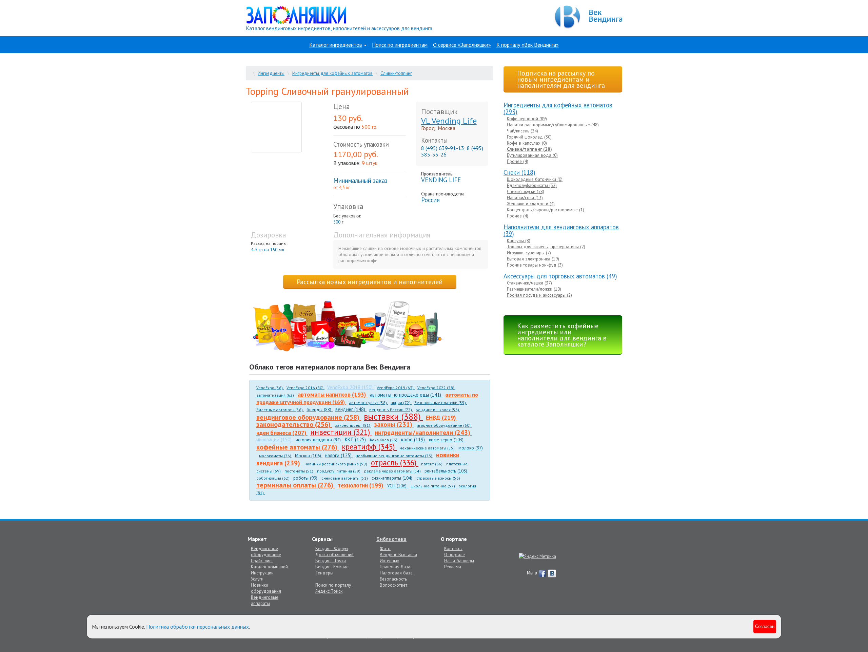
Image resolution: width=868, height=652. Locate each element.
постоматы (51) (299, 471)
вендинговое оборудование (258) (308, 417)
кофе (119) (413, 439)
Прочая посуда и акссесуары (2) (539, 295)
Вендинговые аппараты (264, 600)
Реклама (452, 567)
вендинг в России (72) (391, 409)
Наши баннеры (459, 561)
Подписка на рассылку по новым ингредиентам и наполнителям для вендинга (561, 79)
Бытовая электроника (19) (533, 259)
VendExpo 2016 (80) (305, 387)
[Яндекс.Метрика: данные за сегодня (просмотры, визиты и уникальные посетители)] (537, 556)
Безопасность (393, 579)
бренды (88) (320, 409)
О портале (454, 554)
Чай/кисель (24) (522, 131)
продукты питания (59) (339, 471)
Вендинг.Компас (331, 567)
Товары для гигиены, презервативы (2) (546, 247)
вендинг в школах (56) (438, 409)
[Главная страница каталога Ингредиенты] (296, 15)
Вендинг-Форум (331, 548)
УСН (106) (397, 486)
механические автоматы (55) (427, 447)
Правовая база (395, 567)
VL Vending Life (449, 120)
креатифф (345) (369, 446)
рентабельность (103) (447, 471)
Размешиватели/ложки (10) (534, 289)
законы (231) (394, 424)
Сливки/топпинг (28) (529, 149)
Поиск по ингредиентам (400, 44)
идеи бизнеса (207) (282, 433)
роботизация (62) (273, 478)
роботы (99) (306, 478)
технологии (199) (361, 485)
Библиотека (391, 538)
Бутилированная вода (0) (532, 155)
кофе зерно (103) (447, 440)
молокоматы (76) (275, 455)
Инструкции (262, 573)
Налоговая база (396, 573)
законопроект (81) (353, 425)
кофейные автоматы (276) (297, 447)
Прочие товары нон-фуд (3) (535, 265)
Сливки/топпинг (396, 73)
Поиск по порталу (333, 585)
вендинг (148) (351, 409)
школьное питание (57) (433, 485)
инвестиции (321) (341, 432)
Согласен (764, 626)
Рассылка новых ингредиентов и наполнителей (370, 281)
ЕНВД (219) (441, 417)
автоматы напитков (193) (332, 394)
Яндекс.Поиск (328, 591)
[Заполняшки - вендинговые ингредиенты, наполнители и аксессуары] (347, 326)
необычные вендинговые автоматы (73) (394, 455)
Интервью (389, 561)
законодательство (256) (294, 424)
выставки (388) (393, 416)
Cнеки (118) (519, 172)
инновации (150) (274, 439)
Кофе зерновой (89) (527, 118)
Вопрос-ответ (393, 585)
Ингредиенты (271, 73)
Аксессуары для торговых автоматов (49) (560, 276)
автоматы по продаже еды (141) (406, 395)
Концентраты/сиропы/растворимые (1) (545, 210)
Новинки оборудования (266, 588)
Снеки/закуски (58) (525, 191)
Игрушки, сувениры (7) (529, 253)
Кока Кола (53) (384, 439)
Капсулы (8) (518, 240)
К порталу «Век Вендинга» (527, 44)
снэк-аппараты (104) (393, 478)
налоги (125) (339, 455)
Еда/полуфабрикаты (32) (532, 185)
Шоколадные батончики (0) (535, 179)
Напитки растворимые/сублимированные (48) (553, 125)
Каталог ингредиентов (335, 44)
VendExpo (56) (270, 387)
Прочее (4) (517, 161)
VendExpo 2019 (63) (396, 387)
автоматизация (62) (275, 395)
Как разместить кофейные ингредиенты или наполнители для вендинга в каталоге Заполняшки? (562, 335)
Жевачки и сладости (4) (531, 204)
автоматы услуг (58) (368, 402)
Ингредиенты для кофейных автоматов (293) (558, 108)
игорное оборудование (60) (444, 425)
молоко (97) (470, 448)
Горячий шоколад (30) (529, 137)
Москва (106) (308, 456)
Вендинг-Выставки (398, 554)
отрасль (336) (394, 462)
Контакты (453, 548)
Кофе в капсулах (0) (527, 143)
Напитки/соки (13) (525, 197)
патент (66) (432, 463)
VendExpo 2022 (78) (436, 387)
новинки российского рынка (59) (336, 463)
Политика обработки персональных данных (197, 626)
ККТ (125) (356, 439)
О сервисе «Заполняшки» (462, 44)
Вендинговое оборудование (266, 551)
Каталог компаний (269, 567)
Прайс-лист (262, 561)
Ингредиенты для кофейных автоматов (332, 73)
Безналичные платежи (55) (440, 402)
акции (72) (401, 402)
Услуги (257, 579)
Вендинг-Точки (330, 561)
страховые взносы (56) (438, 478)
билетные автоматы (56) (280, 409)
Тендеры (324, 573)
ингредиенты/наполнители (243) (423, 432)
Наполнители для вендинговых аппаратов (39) (561, 230)
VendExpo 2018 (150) (350, 387)
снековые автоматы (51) (345, 478)
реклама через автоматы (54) (393, 471)
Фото (385, 548)
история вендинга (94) (319, 440)
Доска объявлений (334, 554)
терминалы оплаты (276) (295, 485)
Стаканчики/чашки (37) (529, 283)
